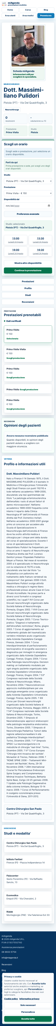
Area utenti (10, 15)
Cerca (28, 10)
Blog (46, 10)
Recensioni (28, 302)
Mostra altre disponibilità (28, 263)
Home (10, 10)
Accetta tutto (28, 1019)
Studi (28, 295)
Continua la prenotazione (28, 270)
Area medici (28, 15)
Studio (7, 175)
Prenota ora (45, 15)
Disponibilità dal (11, 199)
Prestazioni (28, 281)
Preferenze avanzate (28, 214)
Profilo (28, 288)
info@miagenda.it (10, 957)
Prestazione (9, 187)
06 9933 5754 (9, 952)
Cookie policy (11, 998)
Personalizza (28, 1012)
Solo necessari (28, 1005)
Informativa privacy (29, 998)
